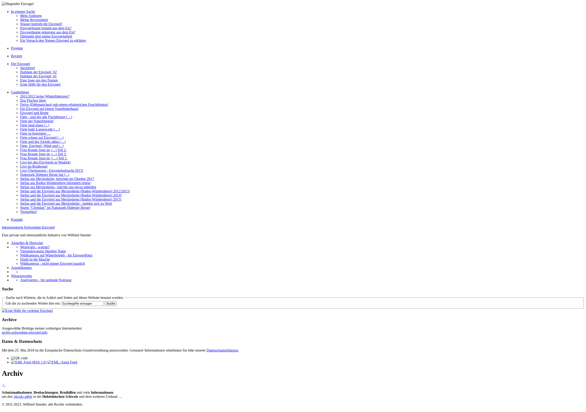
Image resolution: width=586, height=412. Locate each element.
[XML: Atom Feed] (62, 362)
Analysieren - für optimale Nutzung (45, 280)
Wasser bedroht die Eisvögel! (41, 24)
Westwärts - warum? (35, 247)
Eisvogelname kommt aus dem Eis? (45, 28)
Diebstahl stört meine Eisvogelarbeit (46, 36)
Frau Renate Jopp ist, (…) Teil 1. (44, 158)
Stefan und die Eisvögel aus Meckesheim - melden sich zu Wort (66, 203)
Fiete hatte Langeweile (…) (40, 129)
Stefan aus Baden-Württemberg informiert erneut (55, 183)
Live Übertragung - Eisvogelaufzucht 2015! (51, 170)
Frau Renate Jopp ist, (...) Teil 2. (43, 150)
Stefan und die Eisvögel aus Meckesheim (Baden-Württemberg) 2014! (71, 195)
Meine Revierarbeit (34, 20)
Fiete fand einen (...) (34, 125)
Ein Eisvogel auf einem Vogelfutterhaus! (49, 109)
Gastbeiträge (20, 92)
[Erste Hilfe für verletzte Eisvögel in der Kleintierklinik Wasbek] (27, 311)
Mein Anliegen (31, 16)
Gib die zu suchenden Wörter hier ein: (32, 303)
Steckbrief (27, 68)
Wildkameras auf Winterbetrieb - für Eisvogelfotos (56, 255)
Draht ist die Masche (35, 259)
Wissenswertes (21, 276)
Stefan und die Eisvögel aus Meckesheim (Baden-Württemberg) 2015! (71, 199)
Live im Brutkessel (33, 166)
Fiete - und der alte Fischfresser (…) (46, 117)
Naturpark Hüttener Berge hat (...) (44, 175)
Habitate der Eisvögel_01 (38, 76)
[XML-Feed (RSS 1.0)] (28, 362)
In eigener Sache (23, 12)
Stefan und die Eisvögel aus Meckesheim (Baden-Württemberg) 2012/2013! (75, 191)
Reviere (16, 56)
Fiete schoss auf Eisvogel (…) (41, 137)
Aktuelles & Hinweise (27, 243)
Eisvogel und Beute (34, 113)
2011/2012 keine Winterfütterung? (44, 96)
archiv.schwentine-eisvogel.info (24, 332)
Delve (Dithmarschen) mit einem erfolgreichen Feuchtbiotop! (64, 104)
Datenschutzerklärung (222, 350)
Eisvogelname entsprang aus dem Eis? (47, 32)
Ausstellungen (21, 268)
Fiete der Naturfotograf (36, 121)
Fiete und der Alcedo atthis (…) (43, 142)
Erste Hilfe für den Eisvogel (40, 84)
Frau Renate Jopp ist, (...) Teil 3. (43, 154)
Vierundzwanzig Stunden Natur (43, 251)
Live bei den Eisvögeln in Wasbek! (45, 162)
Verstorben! (28, 212)
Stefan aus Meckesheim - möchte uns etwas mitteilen (58, 187)
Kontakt (17, 219)
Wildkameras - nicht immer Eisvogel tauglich (52, 263)
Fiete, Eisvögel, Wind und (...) (42, 146)
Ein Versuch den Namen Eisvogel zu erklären (53, 40)
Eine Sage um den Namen (39, 80)
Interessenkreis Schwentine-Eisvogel (28, 227)
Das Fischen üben (33, 100)
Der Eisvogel (20, 64)
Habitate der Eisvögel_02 (38, 72)
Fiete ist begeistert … (35, 133)
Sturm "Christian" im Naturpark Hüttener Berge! (55, 208)
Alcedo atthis (23, 396)
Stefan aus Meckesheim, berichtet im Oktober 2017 (57, 179)
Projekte (17, 48)
